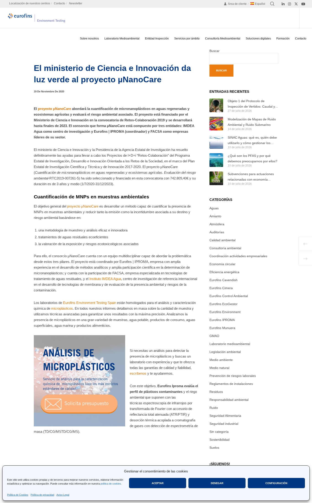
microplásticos (62, 308)
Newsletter (75, 3)
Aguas (214, 208)
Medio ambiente (221, 360)
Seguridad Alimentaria (225, 415)
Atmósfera (216, 224)
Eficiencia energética (224, 272)
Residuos (216, 392)
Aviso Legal (62, 494)
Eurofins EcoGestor (223, 304)
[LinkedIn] (283, 4)
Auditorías (216, 232)
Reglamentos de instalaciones (231, 384)
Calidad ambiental (222, 240)
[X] (296, 4)
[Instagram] (289, 4)
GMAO (214, 336)
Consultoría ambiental (225, 248)
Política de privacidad (42, 494)
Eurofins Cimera (221, 288)
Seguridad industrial (223, 423)
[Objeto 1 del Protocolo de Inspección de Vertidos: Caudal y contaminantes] (216, 105)
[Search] (272, 4)
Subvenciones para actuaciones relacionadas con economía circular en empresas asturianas (251, 177)
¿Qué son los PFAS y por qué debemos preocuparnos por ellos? (252, 158)
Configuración (276, 483)
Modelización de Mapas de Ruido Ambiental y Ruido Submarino (252, 122)
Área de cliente (237, 3)
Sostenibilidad (219, 439)
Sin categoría (219, 431)
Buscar (214, 51)
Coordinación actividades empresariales (238, 256)
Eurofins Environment (225, 312)
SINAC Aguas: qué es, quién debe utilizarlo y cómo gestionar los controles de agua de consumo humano (252, 141)
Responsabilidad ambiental (229, 400)
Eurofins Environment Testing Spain (89, 303)
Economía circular (222, 264)
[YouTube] (303, 4)
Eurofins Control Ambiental (228, 296)
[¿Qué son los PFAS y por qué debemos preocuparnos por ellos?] (216, 160)
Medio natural (219, 368)
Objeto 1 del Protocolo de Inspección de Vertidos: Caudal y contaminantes (251, 104)
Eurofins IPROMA (222, 320)
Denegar (217, 483)
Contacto (59, 3)
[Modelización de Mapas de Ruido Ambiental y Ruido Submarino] (216, 124)
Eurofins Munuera (222, 328)
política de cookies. (111, 483)
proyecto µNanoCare (54, 109)
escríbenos (138, 373)
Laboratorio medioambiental (229, 344)
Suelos (214, 447)
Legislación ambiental (225, 352)
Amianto (215, 216)
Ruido (213, 408)
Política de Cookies (17, 494)
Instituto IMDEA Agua (104, 279)
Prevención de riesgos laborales (232, 376)
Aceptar (158, 483)
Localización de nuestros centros (29, 3)
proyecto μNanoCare (82, 206)
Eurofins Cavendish (223, 280)
